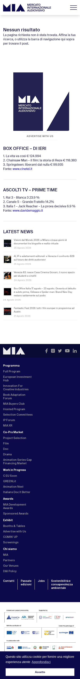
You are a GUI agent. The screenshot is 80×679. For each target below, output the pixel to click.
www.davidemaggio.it (28, 210)
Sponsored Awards (15, 513)
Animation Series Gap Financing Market (17, 461)
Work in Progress (14, 470)
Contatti (8, 581)
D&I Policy (10, 571)
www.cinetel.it (22, 169)
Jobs (41, 581)
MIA (5, 555)
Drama (7, 454)
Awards (8, 498)
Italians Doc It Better (16, 492)
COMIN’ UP (10, 537)
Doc (5, 449)
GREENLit (9, 481)
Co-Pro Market (13, 432)
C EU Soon (10, 476)
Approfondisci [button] (41, 662)
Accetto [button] (40, 672)
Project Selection (14, 438)
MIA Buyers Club (14, 403)
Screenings (10, 542)
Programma (11, 365)
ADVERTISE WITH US (40, 136)
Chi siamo (10, 549)
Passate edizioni (26, 582)
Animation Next (13, 486)
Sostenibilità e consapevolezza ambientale (62, 584)
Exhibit (8, 520)
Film (6, 443)
